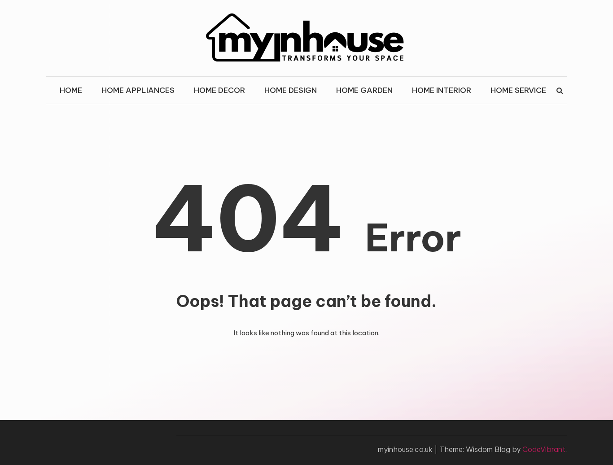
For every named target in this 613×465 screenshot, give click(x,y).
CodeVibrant (543, 449)
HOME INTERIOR (441, 90)
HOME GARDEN (364, 90)
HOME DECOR (219, 90)
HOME (71, 90)
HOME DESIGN (290, 90)
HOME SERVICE (518, 90)
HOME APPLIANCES (138, 90)
